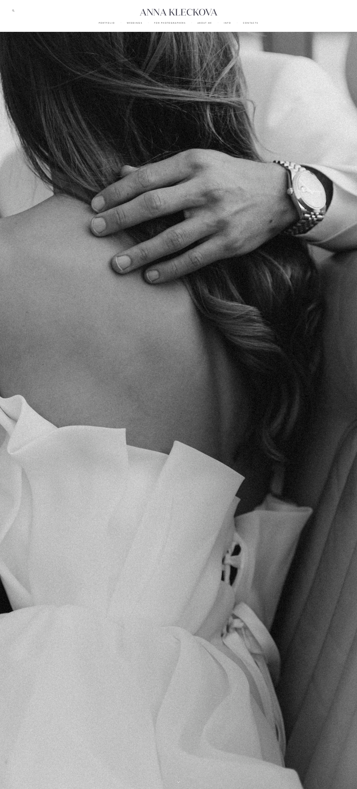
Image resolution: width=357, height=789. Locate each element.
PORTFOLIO (107, 22)
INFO (227, 22)
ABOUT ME (204, 22)
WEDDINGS (134, 22)
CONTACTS (250, 22)
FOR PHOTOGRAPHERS (170, 22)
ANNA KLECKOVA (179, 12)
